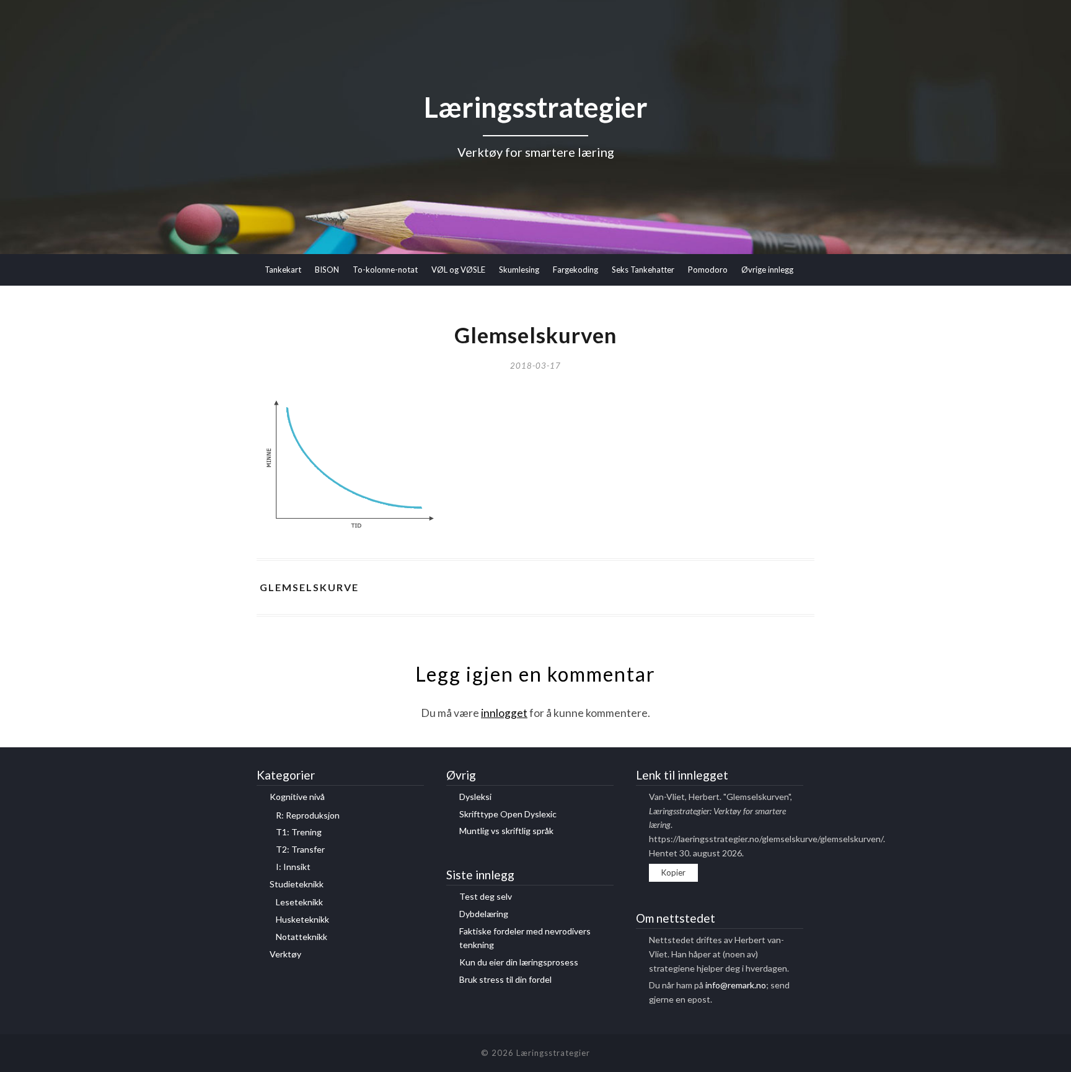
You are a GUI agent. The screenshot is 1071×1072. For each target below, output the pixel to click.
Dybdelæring (483, 913)
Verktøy (285, 954)
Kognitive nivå (297, 796)
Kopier (673, 872)
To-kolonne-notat (385, 270)
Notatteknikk (301, 936)
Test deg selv (485, 896)
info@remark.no (735, 985)
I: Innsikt (293, 866)
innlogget (504, 712)
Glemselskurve (309, 587)
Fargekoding (575, 270)
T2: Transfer (300, 849)
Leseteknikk (299, 902)
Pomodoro (708, 270)
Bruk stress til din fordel (505, 979)
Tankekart (283, 270)
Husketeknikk (302, 919)
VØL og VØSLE (458, 270)
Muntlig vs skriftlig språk (506, 830)
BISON (327, 270)
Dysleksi (475, 796)
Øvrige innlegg (767, 270)
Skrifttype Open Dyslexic (508, 814)
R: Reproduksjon (308, 815)
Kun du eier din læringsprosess (518, 962)
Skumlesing (519, 270)
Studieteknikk (297, 884)
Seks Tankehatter (643, 270)
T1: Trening (299, 832)
